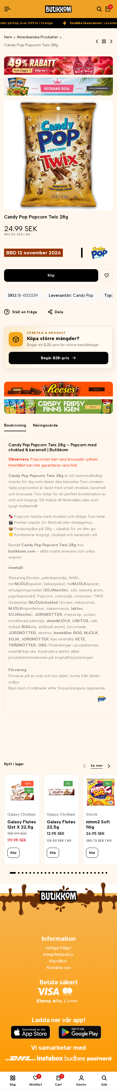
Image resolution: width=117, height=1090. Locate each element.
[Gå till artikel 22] (95, 873)
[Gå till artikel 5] (30, 873)
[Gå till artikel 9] (45, 873)
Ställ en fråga (24, 312)
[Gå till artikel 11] (53, 873)
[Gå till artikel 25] (106, 873)
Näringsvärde (45, 425)
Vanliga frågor (58, 947)
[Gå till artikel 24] (102, 873)
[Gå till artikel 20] (87, 873)
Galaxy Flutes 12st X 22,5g (21, 824)
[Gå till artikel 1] (13, 873)
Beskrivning (15, 425)
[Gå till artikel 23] (99, 873)
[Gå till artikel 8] (41, 873)
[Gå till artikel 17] (76, 873)
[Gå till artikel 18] (80, 873)
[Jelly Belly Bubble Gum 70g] (111, 41)
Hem (8, 37)
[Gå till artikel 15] (68, 873)
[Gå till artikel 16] (72, 873)
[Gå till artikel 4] (26, 873)
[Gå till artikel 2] (19, 873)
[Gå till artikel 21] (91, 873)
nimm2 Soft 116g (98, 824)
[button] (106, 275)
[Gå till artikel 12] (57, 873)
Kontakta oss (59, 967)
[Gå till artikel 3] (22, 873)
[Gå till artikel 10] (49, 873)
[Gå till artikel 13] (60, 873)
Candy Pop (83, 295)
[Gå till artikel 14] (64, 873)
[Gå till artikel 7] (38, 873)
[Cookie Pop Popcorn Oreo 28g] (97, 41)
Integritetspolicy (58, 954)
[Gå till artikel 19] (83, 873)
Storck (91, 814)
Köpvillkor (58, 961)
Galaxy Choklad (21, 814)
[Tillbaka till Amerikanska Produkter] (104, 41)
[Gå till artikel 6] (34, 873)
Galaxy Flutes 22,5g (61, 824)
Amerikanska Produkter (37, 37)
